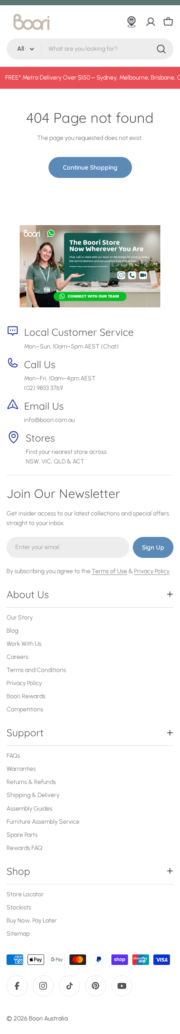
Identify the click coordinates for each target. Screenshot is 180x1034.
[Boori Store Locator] (131, 22)
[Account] (150, 22)
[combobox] (90, 48)
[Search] (161, 49)
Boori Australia (48, 1018)
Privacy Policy (152, 571)
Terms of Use (109, 571)
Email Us (44, 406)
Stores (40, 438)
